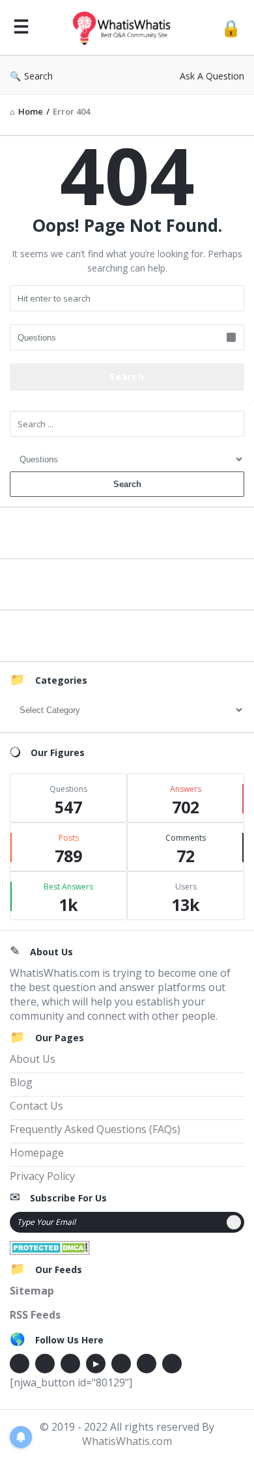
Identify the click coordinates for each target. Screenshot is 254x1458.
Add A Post (127, 582)
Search (38, 76)
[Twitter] (45, 1363)
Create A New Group (127, 634)
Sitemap (32, 1290)
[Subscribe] (234, 1222)
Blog (21, 1082)
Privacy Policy (42, 1176)
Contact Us (36, 1106)
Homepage (37, 1152)
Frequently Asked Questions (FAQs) (95, 1129)
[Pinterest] (146, 1363)
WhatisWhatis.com (127, 1441)
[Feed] (172, 1363)
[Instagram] (121, 1363)
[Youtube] (96, 1363)
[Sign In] (231, 27)
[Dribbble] (70, 1363)
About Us (32, 1059)
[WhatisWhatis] (125, 27)
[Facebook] (19, 1363)
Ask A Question (212, 76)
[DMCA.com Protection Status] (50, 1246)
